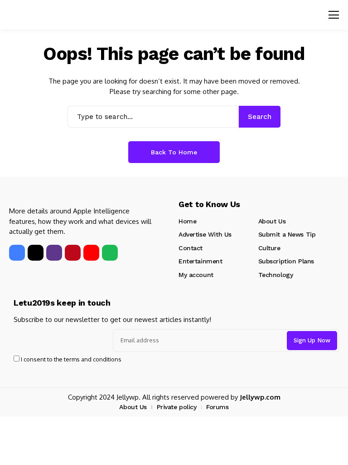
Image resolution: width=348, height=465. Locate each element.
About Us (272, 221)
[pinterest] (73, 253)
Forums (217, 407)
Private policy (177, 407)
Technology (275, 274)
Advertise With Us (205, 234)
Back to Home (174, 152)
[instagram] (54, 253)
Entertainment (200, 261)
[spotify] (110, 253)
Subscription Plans (286, 261)
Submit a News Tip (287, 234)
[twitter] (36, 253)
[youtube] (91, 253)
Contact (191, 248)
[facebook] (17, 253)
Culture (269, 248)
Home (187, 221)
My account (196, 274)
